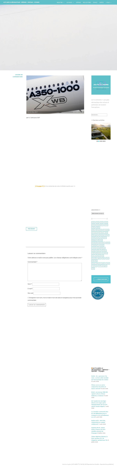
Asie (98, 238)
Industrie (60, 3)
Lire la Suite (13, 50)
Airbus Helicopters (96, 230)
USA (93, 269)
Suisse (107, 263)
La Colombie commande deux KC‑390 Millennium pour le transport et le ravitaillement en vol (100, 414)
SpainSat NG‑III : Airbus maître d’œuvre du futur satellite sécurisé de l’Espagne (98, 430)
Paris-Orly (94, 261)
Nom (30, 284)
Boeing (100, 240)
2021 (93, 225)
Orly (103, 258)
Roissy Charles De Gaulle (98, 263)
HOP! (93, 253)
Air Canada (106, 230)
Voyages (69, 3)
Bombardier (95, 243)
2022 (97, 225)
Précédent (31, 229)
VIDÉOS (101, 3)
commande (100, 245)
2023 (102, 225)
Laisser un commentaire (18, 76)
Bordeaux (102, 243)
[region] (101, 132)
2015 (93, 222)
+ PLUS (108, 3)
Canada (94, 245)
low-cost (94, 256)
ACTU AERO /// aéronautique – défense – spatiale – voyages (21, 2)
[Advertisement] (56, 140)
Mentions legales (66, 464)
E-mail (30, 288)
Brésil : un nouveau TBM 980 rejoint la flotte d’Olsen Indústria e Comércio (99, 394)
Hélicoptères (87, 3)
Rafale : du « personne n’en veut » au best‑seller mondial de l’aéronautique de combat (99, 378)
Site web (30, 293)
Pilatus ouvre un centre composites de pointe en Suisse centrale (98, 387)
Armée (93, 238)
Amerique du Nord (104, 235)
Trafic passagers (102, 266)
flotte (99, 251)
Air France (94, 233)
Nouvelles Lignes (96, 258)
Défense (78, 3)
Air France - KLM (103, 233)
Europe (94, 251)
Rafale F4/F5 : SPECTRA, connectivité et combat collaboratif (98, 422)
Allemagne (94, 235)
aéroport (103, 238)
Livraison (105, 253)
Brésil (108, 243)
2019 (101, 222)
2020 (106, 222)
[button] (101, 131)
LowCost (101, 256)
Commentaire (32, 262)
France (104, 251)
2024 (106, 225)
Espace (95, 3)
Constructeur (95, 248)
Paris (107, 258)
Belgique (94, 240)
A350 (10, 40)
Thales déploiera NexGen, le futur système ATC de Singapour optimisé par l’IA (99, 438)
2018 (97, 222)
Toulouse (94, 266)
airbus (98, 227)
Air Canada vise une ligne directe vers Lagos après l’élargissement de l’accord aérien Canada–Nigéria (99, 403)
